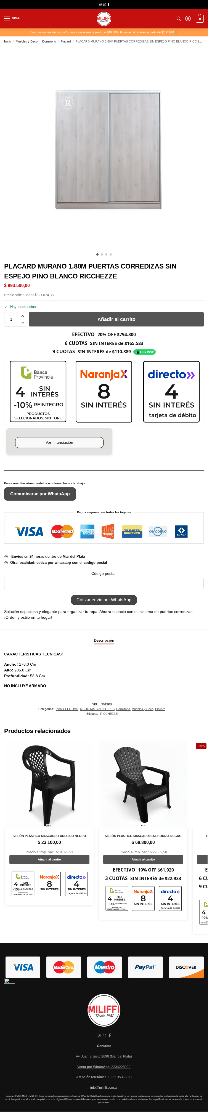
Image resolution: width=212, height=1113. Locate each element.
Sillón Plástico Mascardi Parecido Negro (49, 836)
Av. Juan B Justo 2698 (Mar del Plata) (104, 1056)
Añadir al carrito (116, 319)
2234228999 (104, 1067)
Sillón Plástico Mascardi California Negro (143, 836)
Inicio (7, 41)
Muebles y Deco (27, 41)
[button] (199, 19)
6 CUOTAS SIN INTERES (97, 709)
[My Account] (188, 19)
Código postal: (103, 573)
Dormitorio (49, 41)
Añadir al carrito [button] (49, 859)
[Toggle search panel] (179, 18)
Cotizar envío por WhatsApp (103, 599)
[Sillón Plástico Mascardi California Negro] (143, 784)
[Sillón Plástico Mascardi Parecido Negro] (49, 784)
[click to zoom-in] (106, 148)
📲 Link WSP (144, 352)
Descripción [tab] (104, 640)
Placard (66, 41)
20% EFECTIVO (67, 709)
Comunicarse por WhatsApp (40, 494)
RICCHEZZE (109, 713)
